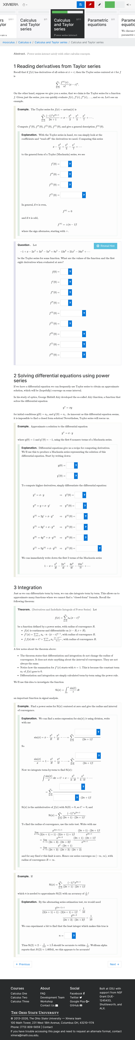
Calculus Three (20, 1001)
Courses (17, 988)
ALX (102, 1008)
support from (108, 992)
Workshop (46, 1001)
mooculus (9, 42)
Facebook (76, 993)
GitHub (75, 1005)
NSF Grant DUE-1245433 (111, 996)
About (45, 988)
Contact (48, 1027)
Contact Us (47, 1005)
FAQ (42, 993)
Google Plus (78, 1001)
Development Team (52, 997)
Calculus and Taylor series (51, 42)
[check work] (70, 164)
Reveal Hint (106, 246)
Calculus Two (19, 997)
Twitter (75, 997)
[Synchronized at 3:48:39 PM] (81, 4)
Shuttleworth (108, 1004)
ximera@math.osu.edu (24, 1035)
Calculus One (19, 993)
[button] (100, 4)
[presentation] (31, 72)
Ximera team (73, 1018)
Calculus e (24, 42)
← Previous (23, 964)
